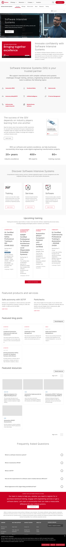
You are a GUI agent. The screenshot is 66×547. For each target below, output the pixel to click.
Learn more (8, 138)
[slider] (16, 57)
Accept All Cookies (60, 544)
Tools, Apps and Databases (15, 530)
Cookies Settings (45, 544)
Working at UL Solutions (4, 527)
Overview (18, 6)
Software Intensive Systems (6, 6)
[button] (13, 2)
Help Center (14, 526)
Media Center (37, 530)
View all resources (59, 371)
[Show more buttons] (30, 57)
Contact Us (26, 526)
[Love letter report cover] (52, 127)
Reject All (53, 544)
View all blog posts (59, 321)
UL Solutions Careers (3, 532)
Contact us (60, 2)
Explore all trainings (33, 281)
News (37, 526)
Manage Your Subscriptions (27, 530)
